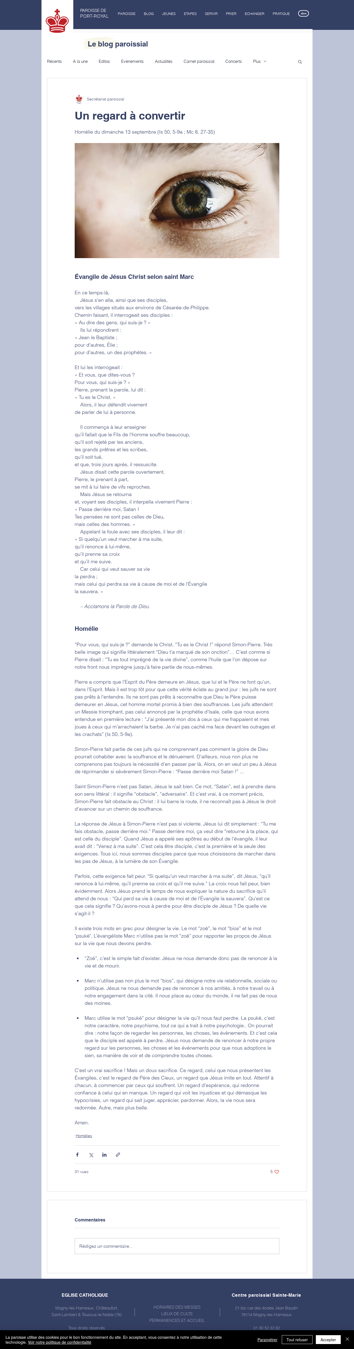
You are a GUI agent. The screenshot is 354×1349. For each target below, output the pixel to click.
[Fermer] (347, 1340)
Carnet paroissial (199, 61)
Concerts (233, 61)
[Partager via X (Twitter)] (90, 1154)
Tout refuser (297, 1339)
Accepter (328, 1339)
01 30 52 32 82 (266, 1327)
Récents (54, 61)
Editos (104, 61)
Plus (257, 61)
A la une (80, 61)
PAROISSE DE (93, 10)
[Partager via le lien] (118, 1154)
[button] (127, 13)
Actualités (164, 61)
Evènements (132, 61)
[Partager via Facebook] (77, 1154)
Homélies (84, 1135)
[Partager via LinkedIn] (104, 1154)
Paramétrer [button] (267, 1339)
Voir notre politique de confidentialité (59, 1342)
